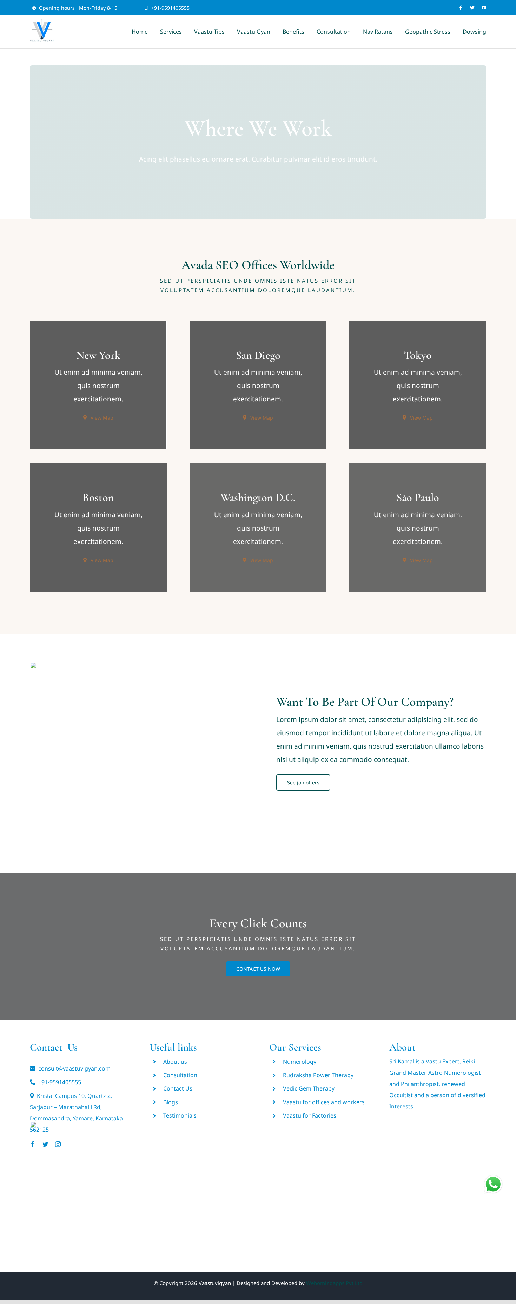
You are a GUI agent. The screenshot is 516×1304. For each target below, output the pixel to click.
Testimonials (180, 1115)
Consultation (180, 1075)
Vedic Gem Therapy (309, 1088)
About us (175, 1062)
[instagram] (58, 1144)
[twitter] (472, 8)
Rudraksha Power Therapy (318, 1075)
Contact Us (177, 1088)
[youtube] (484, 8)
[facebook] (460, 8)
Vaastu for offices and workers (324, 1102)
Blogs (170, 1102)
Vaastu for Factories (309, 1115)
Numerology (299, 1062)
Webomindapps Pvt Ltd (334, 1282)
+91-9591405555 (170, 8)
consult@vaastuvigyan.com (74, 1068)
